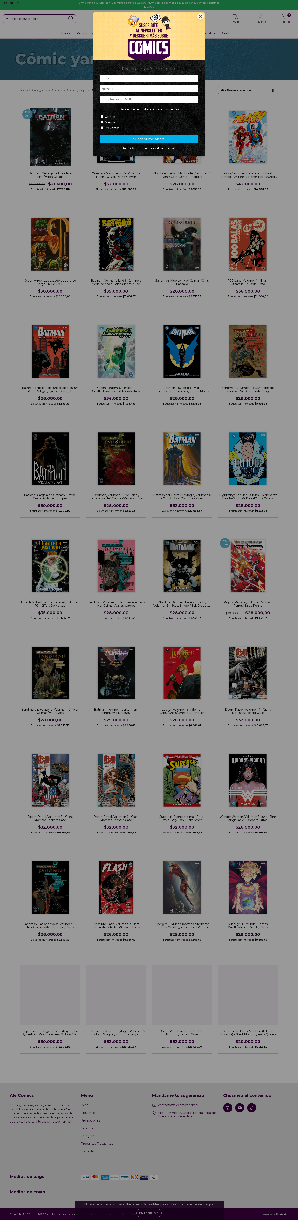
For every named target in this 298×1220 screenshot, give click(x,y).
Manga (110, 122)
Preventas (112, 128)
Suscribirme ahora (149, 139)
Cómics (110, 117)
